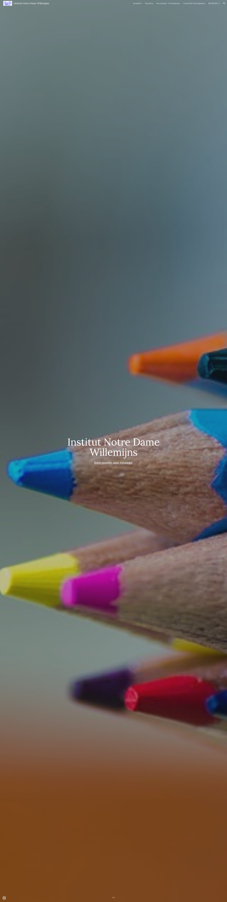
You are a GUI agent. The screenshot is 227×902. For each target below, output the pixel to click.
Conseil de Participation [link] (194, 3)
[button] (224, 3)
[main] (113, 447)
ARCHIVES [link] (212, 3)
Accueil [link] (136, 3)
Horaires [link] (149, 3)
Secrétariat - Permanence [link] (168, 3)
